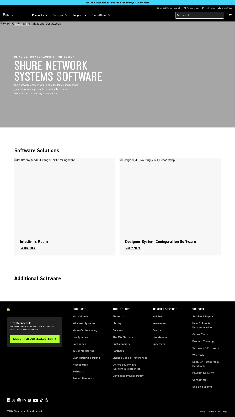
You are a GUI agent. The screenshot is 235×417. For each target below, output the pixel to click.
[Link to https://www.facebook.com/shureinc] (8, 400)
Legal (225, 412)
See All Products (83, 378)
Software (78, 371)
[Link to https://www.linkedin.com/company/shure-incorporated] (24, 400)
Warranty (198, 355)
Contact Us (199, 380)
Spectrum (158, 344)
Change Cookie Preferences (130, 358)
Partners (118, 351)
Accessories (80, 364)
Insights (157, 316)
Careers (118, 330)
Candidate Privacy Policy (128, 375)
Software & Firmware (205, 348)
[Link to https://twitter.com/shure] (13, 400)
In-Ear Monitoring (83, 351)
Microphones (81, 316)
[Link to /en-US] (14, 15)
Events (156, 330)
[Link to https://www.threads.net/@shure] (46, 400)
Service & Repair (202, 316)
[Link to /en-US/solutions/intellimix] (64, 206)
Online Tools (200, 334)
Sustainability (121, 344)
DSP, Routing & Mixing (86, 358)
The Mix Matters (123, 337)
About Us (118, 316)
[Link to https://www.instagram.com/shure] (19, 400)
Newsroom (159, 323)
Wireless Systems (84, 323)
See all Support (202, 386)
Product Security (203, 373)
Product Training (203, 341)
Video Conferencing (85, 330)
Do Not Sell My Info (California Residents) (126, 367)
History (117, 323)
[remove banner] (232, 2)
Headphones (80, 337)
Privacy (202, 412)
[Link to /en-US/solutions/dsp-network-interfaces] (170, 206)
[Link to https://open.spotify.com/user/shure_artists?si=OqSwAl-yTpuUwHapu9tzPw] (29, 400)
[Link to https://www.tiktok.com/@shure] (41, 400)
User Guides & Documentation (202, 325)
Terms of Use (214, 412)
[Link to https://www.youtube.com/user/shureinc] (35, 400)
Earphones (79, 344)
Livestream (159, 337)
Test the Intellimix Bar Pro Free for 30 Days (117, 2)
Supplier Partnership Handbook (210, 364)
